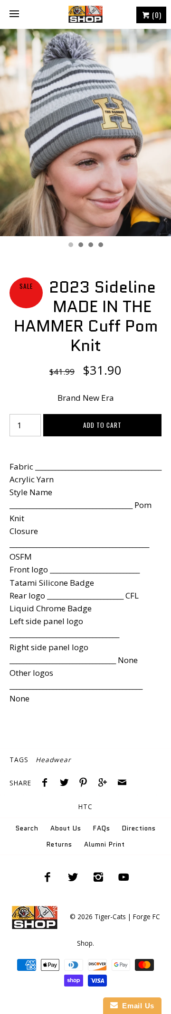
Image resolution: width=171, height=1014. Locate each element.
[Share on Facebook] (47, 783)
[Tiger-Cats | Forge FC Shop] (85, 14)
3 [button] (90, 245)
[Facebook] (47, 877)
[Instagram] (98, 877)
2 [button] (80, 245)
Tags (19, 759)
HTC (85, 806)
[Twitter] (73, 877)
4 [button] (100, 245)
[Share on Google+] (105, 783)
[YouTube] (124, 877)
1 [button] (70, 245)
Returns (59, 844)
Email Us (136, 1006)
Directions (139, 828)
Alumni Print (104, 844)
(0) (156, 14)
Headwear (53, 759)
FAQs (101, 828)
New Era (98, 397)
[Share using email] (122, 783)
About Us (65, 828)
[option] (85, 132)
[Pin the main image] (85, 783)
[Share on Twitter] (66, 783)
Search (27, 828)
